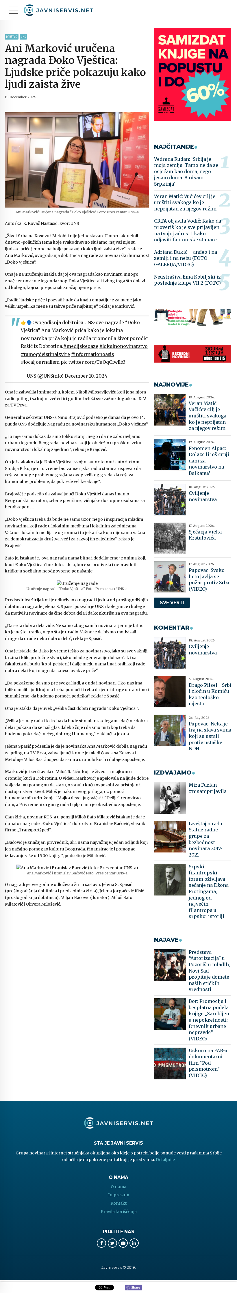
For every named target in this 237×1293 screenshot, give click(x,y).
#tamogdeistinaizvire (45, 354)
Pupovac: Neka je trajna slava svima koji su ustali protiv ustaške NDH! (210, 736)
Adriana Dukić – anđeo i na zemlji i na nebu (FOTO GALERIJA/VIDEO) (185, 258)
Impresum (118, 1194)
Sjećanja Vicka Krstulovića (205, 535)
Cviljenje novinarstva (203, 496)
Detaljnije (165, 1159)
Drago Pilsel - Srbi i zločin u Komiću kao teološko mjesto (210, 694)
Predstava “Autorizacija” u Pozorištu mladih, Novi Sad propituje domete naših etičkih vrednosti (209, 970)
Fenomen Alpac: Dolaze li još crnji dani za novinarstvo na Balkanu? (209, 460)
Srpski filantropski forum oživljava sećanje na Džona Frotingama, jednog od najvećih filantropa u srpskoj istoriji (209, 891)
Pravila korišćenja (119, 1211)
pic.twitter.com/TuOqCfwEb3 (93, 362)
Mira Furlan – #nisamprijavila (208, 788)
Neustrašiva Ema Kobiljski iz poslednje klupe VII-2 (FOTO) (187, 280)
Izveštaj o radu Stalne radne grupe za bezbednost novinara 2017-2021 (206, 839)
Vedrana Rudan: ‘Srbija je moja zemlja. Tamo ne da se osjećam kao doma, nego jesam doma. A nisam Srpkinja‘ (186, 171)
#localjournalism (40, 362)
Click (133, 1288)
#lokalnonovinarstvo (123, 346)
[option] (77, 160)
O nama (118, 1186)
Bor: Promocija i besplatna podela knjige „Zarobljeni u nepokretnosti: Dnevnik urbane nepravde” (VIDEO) (210, 1020)
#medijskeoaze (80, 346)
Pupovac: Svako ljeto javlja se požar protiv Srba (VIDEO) (209, 579)
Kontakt (118, 1203)
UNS (23, 36)
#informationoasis (92, 354)
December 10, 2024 (86, 376)
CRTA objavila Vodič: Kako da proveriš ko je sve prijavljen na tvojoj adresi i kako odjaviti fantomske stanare (187, 230)
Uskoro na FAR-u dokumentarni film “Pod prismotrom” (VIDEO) (208, 1063)
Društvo (11, 36)
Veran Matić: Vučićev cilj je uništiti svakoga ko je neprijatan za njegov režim (185, 202)
